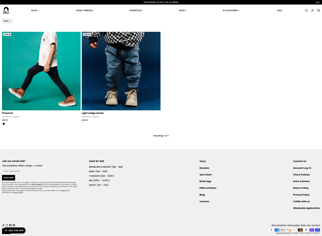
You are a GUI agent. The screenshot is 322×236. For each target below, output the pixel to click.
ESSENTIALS (136, 10)
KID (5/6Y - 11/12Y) (99, 180)
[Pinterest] (14, 225)
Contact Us (299, 161)
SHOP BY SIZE (96, 161)
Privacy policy (293, 225)
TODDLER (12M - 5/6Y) (101, 175)
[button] (14, 230)
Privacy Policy (301, 194)
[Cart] (317, 10)
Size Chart (205, 174)
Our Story (315, 225)
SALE (279, 10)
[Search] (305, 10)
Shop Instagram (279, 225)
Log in (318, 2)
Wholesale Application (306, 208)
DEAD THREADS (84, 10)
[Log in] (311, 10)
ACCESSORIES (230, 10)
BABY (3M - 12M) (98, 171)
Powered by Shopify (283, 233)
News (303, 225)
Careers (204, 201)
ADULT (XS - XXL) (99, 184)
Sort (6, 21)
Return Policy (301, 188)
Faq (308, 225)
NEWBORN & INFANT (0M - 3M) (106, 166)
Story (202, 161)
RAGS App (205, 181)
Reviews (204, 168)
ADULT (182, 10)
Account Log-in (302, 168)
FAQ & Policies (301, 174)
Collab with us (301, 201)
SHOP (34, 10)
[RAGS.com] (6, 10)
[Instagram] (7, 225)
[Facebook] (10, 225)
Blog (202, 194)
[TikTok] (3, 225)
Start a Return (301, 181)
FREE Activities (207, 188)
